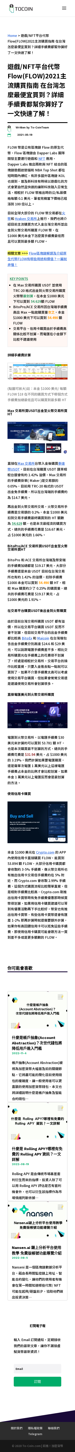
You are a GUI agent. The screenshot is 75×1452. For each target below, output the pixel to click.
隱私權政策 (35, 1428)
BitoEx (27, 638)
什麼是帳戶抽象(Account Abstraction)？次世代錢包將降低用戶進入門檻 (37, 1043)
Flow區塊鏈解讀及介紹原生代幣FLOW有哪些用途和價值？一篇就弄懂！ (37, 259)
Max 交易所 (26, 463)
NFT (41, 158)
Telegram (35, 1434)
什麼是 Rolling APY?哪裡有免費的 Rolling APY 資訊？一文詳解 (37, 1154)
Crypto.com (45, 852)
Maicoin (43, 638)
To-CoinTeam (39, 127)
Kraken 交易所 (26, 218)
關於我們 (16, 1428)
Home (12, 35)
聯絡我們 (54, 1428)
